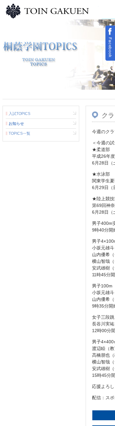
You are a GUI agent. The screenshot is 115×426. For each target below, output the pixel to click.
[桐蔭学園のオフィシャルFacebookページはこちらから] (110, 43)
